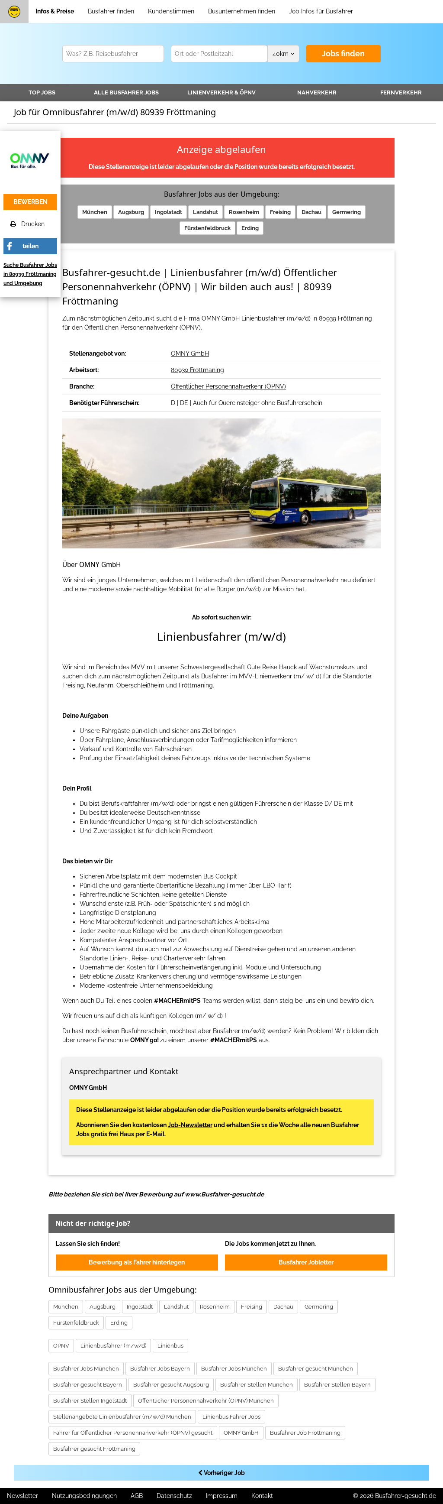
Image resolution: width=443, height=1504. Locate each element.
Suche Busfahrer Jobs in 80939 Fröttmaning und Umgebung (30, 274)
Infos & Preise (54, 11)
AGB (137, 1495)
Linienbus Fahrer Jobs (231, 1416)
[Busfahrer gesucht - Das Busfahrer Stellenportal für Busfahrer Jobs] (14, 11)
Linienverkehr (221, 92)
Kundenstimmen (171, 11)
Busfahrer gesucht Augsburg (171, 1384)
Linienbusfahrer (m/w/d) (113, 1345)
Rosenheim (244, 212)
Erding (250, 228)
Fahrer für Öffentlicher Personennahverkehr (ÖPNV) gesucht (132, 1432)
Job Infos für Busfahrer (321, 11)
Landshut (205, 212)
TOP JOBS (42, 92)
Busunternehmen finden (241, 11)
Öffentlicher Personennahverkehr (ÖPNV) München (206, 1400)
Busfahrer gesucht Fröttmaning (94, 1449)
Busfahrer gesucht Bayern (87, 1384)
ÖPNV (61, 1345)
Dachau (311, 212)
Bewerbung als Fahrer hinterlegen (137, 1262)
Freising (280, 212)
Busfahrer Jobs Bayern (160, 1368)
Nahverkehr (317, 92)
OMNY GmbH (190, 353)
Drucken (30, 223)
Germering (346, 212)
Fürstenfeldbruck (207, 228)
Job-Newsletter (190, 1125)
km (281, 53)
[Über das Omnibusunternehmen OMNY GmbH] (30, 160)
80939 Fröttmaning (197, 369)
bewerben (30, 201)
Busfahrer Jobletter (306, 1262)
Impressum (222, 1495)
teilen (30, 246)
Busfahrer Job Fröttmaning (305, 1432)
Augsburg (131, 212)
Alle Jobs (126, 92)
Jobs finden (343, 53)
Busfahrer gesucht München (315, 1368)
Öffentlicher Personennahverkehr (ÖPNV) (228, 386)
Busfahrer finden (111, 11)
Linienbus (170, 1345)
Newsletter (22, 1495)
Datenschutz (174, 1495)
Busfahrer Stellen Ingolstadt (90, 1400)
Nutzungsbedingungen (84, 1495)
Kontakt (262, 1495)
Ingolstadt (168, 212)
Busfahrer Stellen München (256, 1384)
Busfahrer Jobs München (86, 1368)
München (94, 212)
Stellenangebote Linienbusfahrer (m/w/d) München (122, 1416)
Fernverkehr (401, 92)
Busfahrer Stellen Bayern (337, 1384)
